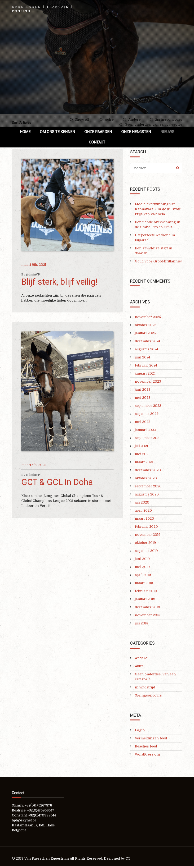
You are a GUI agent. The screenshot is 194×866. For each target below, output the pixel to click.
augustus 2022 (146, 414)
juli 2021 (141, 446)
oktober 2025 (145, 325)
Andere (141, 658)
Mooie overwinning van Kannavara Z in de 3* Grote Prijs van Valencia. (158, 209)
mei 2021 (142, 454)
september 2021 (147, 438)
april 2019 (143, 575)
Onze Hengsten (136, 131)
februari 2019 (146, 591)
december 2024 (147, 341)
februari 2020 (146, 526)
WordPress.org (147, 754)
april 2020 (143, 510)
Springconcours (148, 695)
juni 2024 (142, 357)
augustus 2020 (147, 494)
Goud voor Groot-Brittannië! (158, 261)
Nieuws (167, 131)
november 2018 (147, 615)
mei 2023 (142, 397)
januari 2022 (145, 430)
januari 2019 (145, 599)
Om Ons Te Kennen (57, 131)
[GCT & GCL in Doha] (67, 391)
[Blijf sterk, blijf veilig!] (67, 205)
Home (25, 131)
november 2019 (147, 534)
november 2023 (148, 381)
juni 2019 (142, 559)
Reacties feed (146, 746)
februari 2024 (146, 365)
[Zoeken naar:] (156, 168)
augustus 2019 (146, 551)
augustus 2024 (146, 349)
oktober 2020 (146, 478)
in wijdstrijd (145, 687)
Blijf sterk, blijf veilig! (59, 282)
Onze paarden (98, 131)
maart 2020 (144, 518)
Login (140, 730)
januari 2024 (145, 373)
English (21, 11)
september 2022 (148, 406)
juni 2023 (142, 389)
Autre (139, 666)
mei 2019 (142, 567)
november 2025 (148, 317)
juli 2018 (141, 623)
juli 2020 (142, 502)
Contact (97, 142)
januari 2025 (145, 333)
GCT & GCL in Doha (57, 482)
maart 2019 (144, 583)
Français (58, 7)
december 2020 (148, 470)
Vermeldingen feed (151, 738)
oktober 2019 (145, 543)
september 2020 (148, 486)
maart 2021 (144, 462)
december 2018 (147, 607)
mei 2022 (142, 422)
